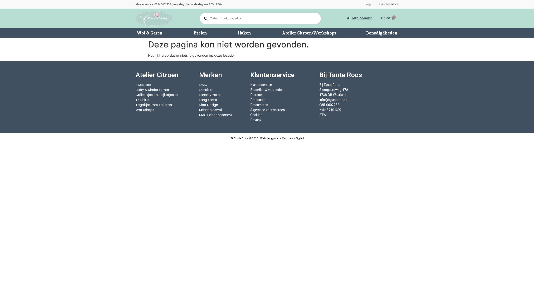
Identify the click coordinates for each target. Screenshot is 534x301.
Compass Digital (293, 138)
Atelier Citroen (157, 75)
